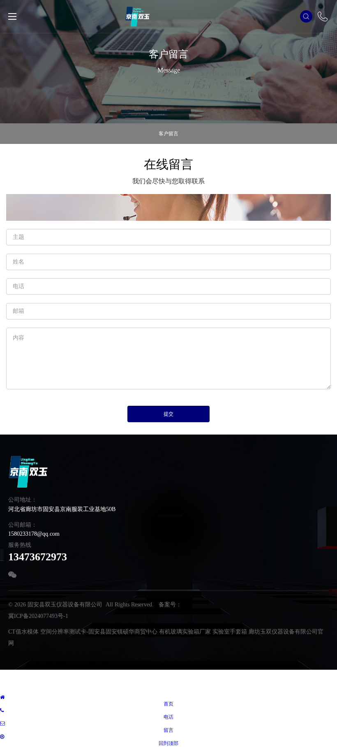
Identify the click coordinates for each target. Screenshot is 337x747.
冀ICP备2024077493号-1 (38, 616)
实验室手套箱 (229, 632)
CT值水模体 (23, 632)
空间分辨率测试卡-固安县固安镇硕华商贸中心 (98, 632)
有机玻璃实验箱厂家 (185, 632)
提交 (168, 414)
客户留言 (168, 133)
